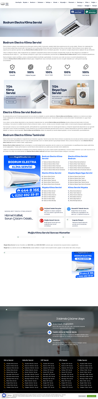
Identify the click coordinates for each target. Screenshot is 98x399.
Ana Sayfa (18, 2)
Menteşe (79, 2)
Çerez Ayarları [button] (82, 396)
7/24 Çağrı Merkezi (79, 10)
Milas (87, 2)
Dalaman (40, 2)
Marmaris (71, 2)
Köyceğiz (63, 2)
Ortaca (79, 6)
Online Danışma (92, 10)
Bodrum (32, 2)
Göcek (55, 2)
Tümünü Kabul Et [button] (91, 396)
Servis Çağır (11, 101)
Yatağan (87, 6)
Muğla (93, 2)
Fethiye (48, 2)
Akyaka (25, 2)
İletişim (94, 6)
